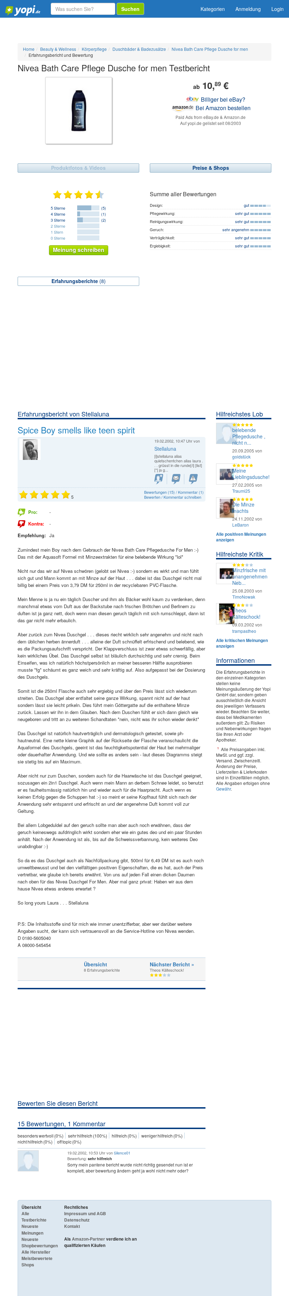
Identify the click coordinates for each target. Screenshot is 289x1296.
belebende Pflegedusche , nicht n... (248, 436)
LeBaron (240, 525)
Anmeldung (248, 8)
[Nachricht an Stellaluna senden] (176, 479)
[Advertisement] (144, 356)
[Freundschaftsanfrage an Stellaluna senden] (158, 479)
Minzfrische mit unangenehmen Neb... (250, 576)
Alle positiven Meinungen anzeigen (241, 537)
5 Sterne (58, 207)
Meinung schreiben (78, 250)
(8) (78, 280)
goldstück (241, 457)
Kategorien (213, 8)
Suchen (130, 8)
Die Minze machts (243, 507)
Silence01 (122, 1153)
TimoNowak (243, 597)
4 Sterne (58, 213)
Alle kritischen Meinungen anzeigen (242, 643)
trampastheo (244, 631)
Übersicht (95, 964)
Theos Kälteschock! (246, 613)
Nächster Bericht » (172, 964)
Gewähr (223, 789)
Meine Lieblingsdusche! (251, 473)
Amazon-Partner (88, 1239)
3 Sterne (58, 219)
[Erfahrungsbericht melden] (193, 479)
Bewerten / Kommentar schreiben (172, 497)
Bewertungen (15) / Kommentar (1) (174, 492)
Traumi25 (241, 491)
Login (277, 8)
